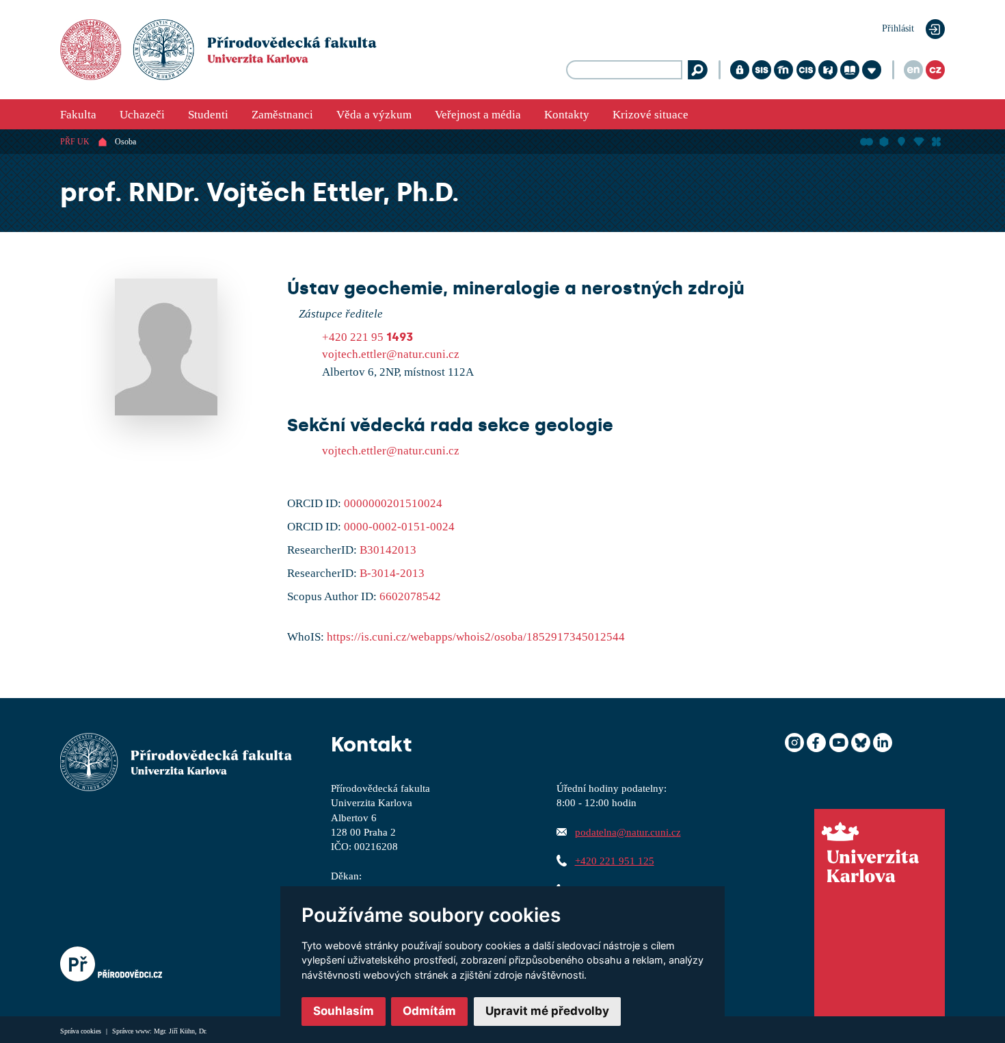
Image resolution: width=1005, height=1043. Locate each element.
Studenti (208, 114)
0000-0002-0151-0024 (399, 526)
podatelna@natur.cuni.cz (628, 832)
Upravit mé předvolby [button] (547, 1011)
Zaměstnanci (282, 114)
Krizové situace (650, 114)
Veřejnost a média (478, 114)
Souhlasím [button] (343, 1011)
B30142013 (388, 549)
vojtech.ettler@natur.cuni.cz (390, 354)
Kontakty (566, 114)
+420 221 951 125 (614, 860)
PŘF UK (75, 141)
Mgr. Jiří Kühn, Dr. (180, 1031)
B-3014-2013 (392, 573)
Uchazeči (142, 114)
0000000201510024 (393, 503)
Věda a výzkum (374, 114)
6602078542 (410, 596)
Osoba (125, 141)
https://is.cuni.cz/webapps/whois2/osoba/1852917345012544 (476, 636)
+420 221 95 (367, 337)
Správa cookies (81, 1031)
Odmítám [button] (429, 1011)
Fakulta (78, 114)
